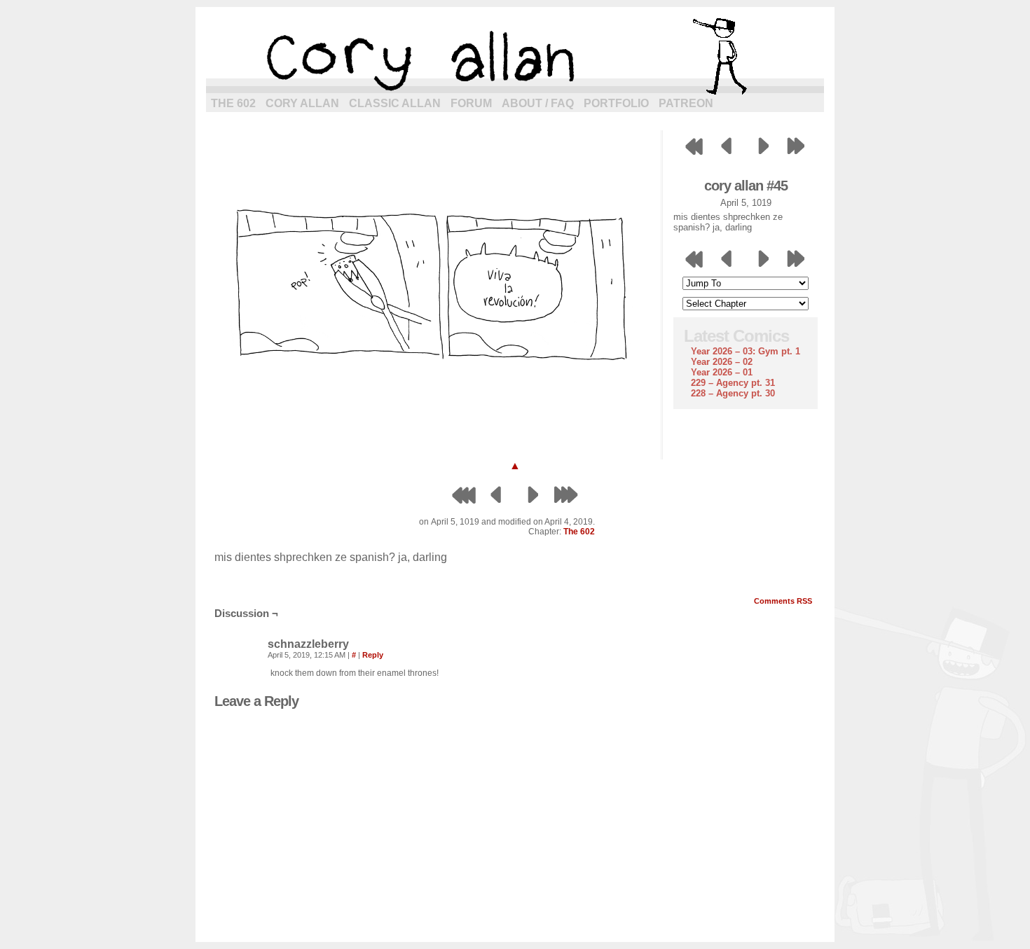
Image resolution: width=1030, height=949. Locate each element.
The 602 (233, 103)
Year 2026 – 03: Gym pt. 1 (745, 351)
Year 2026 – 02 (722, 361)
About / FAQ (538, 103)
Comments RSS (783, 601)
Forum (471, 103)
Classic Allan (395, 103)
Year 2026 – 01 (722, 372)
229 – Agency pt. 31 (733, 382)
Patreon (686, 103)
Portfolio (616, 103)
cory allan (515, 56)
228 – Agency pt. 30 (733, 393)
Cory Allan (302, 103)
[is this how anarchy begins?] (434, 439)
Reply (372, 655)
